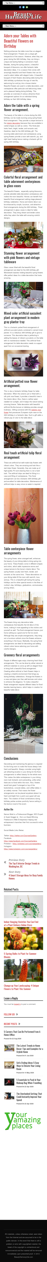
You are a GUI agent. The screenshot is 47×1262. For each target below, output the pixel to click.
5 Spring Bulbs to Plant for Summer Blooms (20, 955)
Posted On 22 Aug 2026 (12, 1038)
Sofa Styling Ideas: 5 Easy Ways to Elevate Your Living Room (28, 1066)
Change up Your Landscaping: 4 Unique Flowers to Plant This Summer (21, 987)
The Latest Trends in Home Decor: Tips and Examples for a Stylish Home (29, 1049)
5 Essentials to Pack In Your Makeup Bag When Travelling (29, 1081)
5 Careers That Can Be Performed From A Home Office (22, 1033)
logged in (17, 1004)
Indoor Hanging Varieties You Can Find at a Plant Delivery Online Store (21, 923)
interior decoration (13, 123)
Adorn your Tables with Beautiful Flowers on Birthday (20, 41)
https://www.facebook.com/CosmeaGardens (20, 841)
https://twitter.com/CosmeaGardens (23, 835)
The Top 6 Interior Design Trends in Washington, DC (24, 865)
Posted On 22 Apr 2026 (25, 1086)
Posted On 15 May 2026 (25, 1072)
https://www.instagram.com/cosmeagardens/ (20, 849)
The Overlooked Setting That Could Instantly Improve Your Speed (29, 1097)
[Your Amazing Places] (23, 1130)
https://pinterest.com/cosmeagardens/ (27, 843)
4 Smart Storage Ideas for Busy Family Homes (26, 877)
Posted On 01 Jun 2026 (25, 1055)
